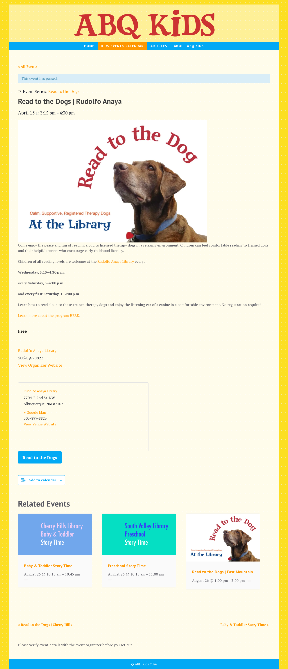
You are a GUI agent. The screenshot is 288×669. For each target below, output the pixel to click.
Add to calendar (42, 479)
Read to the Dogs (39, 457)
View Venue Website (40, 424)
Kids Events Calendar (122, 46)
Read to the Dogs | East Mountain (222, 571)
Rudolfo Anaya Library (115, 261)
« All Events (28, 66)
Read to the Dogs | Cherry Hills (45, 624)
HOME (89, 46)
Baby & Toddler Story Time (48, 565)
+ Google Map (35, 412)
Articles (159, 46)
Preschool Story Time (127, 565)
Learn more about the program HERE (48, 315)
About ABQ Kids (189, 46)
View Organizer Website (40, 365)
